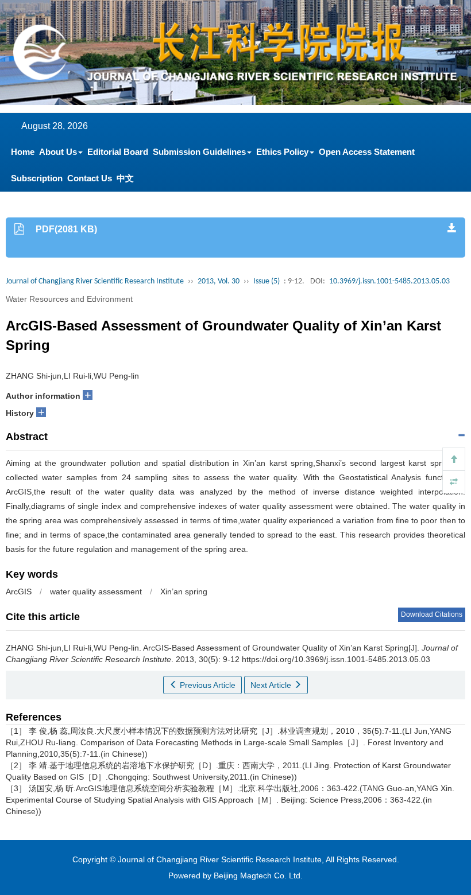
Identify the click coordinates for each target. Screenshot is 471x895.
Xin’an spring (183, 591)
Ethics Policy (282, 152)
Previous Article (206, 685)
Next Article (272, 685)
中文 (125, 178)
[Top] (453, 458)
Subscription (37, 178)
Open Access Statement (367, 152)
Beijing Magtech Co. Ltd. (258, 875)
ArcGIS (19, 591)
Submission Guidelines (199, 152)
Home (22, 152)
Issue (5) (266, 281)
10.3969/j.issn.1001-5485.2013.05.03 (389, 281)
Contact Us (89, 178)
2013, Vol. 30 (219, 281)
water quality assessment (96, 591)
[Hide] (453, 481)
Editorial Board (117, 152)
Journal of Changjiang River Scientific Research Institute (95, 281)
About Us (58, 152)
